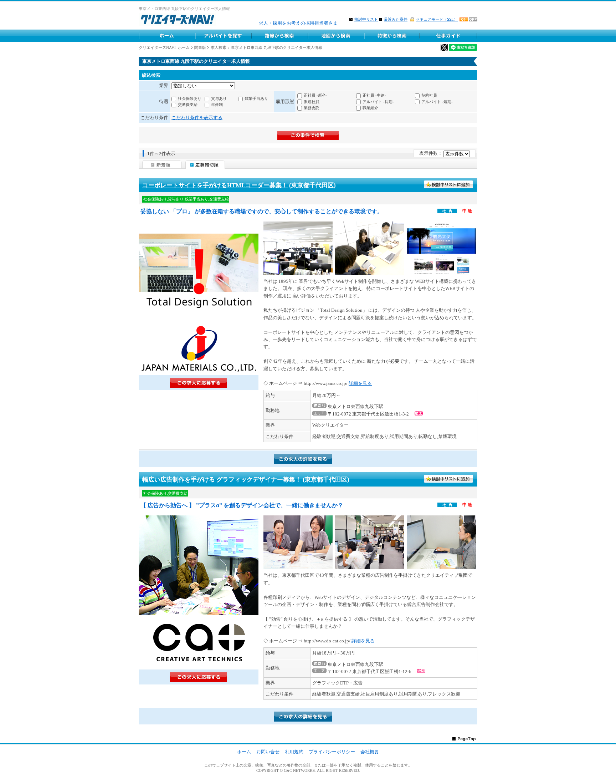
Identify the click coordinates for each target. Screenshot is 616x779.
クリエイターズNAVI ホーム (164, 47)
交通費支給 (187, 104)
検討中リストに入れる (449, 184)
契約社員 (429, 95)
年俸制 (217, 104)
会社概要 (369, 751)
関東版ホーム (167, 36)
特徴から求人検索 (392, 36)
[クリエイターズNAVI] (177, 20)
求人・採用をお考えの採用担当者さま (298, 23)
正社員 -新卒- (315, 95)
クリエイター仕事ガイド (448, 36)
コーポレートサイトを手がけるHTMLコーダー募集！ (215, 185)
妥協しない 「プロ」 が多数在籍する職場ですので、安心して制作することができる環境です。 (261, 211)
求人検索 (218, 47)
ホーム (244, 751)
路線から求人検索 (279, 36)
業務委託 (311, 108)
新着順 (162, 165)
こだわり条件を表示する (196, 117)
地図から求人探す (336, 36)
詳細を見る (360, 383)
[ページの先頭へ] (464, 738)
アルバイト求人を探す (223, 36)
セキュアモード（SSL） (437, 19)
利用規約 (294, 751)
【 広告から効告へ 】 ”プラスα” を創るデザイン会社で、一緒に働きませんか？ (241, 505)
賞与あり (219, 98)
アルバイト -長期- (378, 102)
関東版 (200, 47)
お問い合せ (267, 751)
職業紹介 (370, 108)
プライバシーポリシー (332, 751)
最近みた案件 (395, 19)
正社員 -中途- (374, 95)
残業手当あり (256, 98)
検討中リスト (366, 19)
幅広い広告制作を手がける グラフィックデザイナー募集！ (221, 479)
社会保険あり (189, 98)
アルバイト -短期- (437, 102)
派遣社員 (311, 102)
